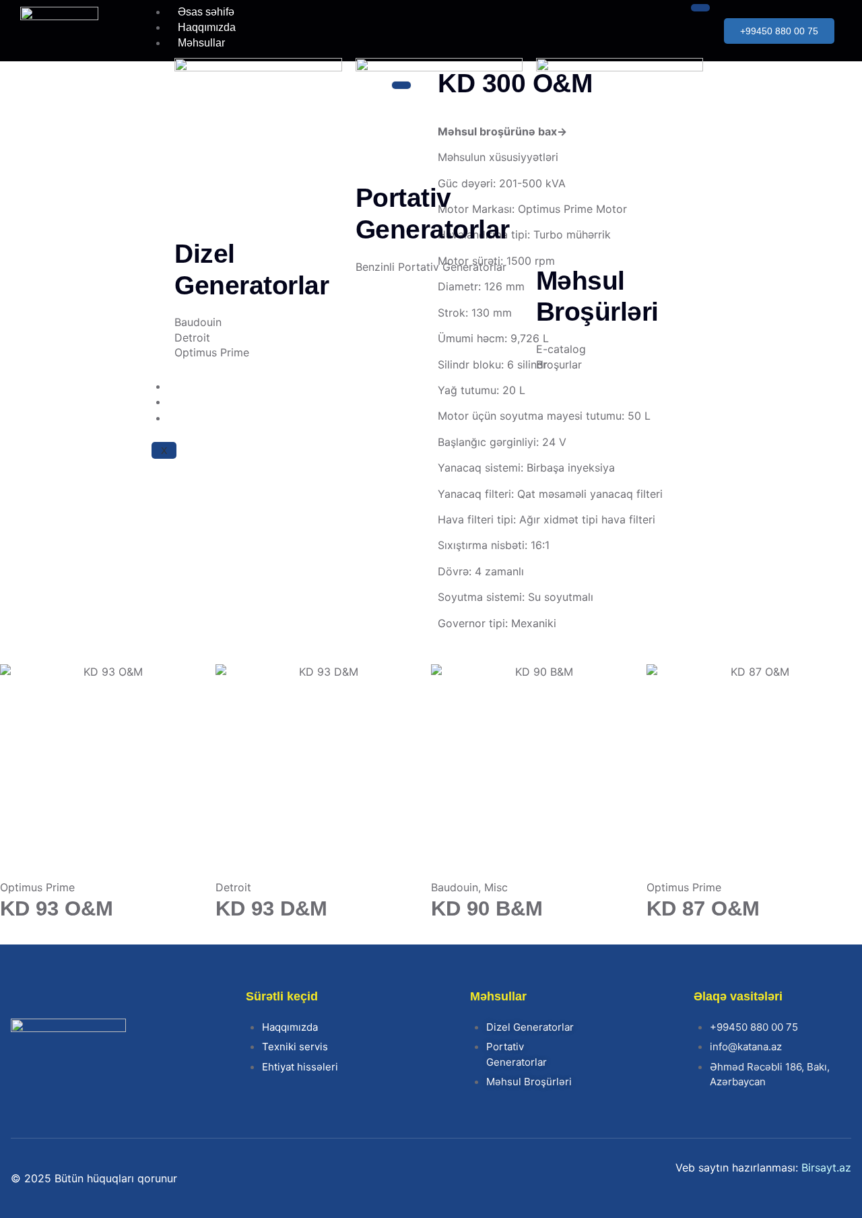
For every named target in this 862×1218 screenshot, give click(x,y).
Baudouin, (456, 887)
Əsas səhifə (206, 12)
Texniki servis (210, 386)
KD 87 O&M (703, 908)
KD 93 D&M (271, 908)
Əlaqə (192, 418)
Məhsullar (201, 43)
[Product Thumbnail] (401, 85)
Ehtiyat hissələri (216, 402)
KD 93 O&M (56, 908)
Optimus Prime (37, 887)
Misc (496, 887)
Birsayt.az (826, 1167)
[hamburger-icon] (700, 7)
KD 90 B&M (487, 908)
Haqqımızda (207, 27)
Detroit (233, 887)
